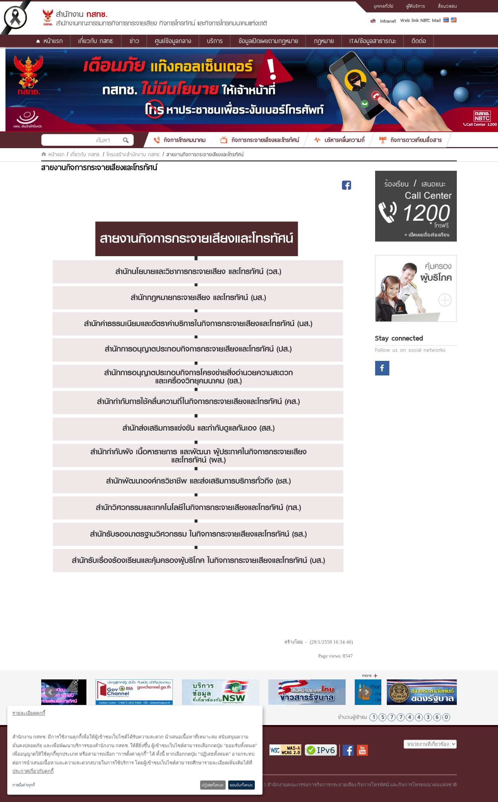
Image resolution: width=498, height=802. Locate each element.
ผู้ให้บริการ (415, 6)
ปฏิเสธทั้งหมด (212, 785)
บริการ (215, 40)
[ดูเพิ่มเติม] (370, 676)
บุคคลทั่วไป (383, 6)
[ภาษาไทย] (447, 21)
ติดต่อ (419, 40)
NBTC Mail (430, 20)
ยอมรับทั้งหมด (241, 785)
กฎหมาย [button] (324, 40)
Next (366, 692)
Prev (51, 692)
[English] (454, 21)
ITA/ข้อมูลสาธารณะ (373, 40)
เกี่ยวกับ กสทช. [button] (96, 40)
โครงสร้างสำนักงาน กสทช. (133, 154)
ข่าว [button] (134, 40)
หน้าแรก (53, 40)
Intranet (388, 21)
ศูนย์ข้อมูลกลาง (173, 40)
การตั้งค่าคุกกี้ (23, 784)
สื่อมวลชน (447, 6)
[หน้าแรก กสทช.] (154, 24)
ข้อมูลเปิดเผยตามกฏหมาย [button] (268, 40)
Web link (409, 20)
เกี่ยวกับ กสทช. (85, 154)
